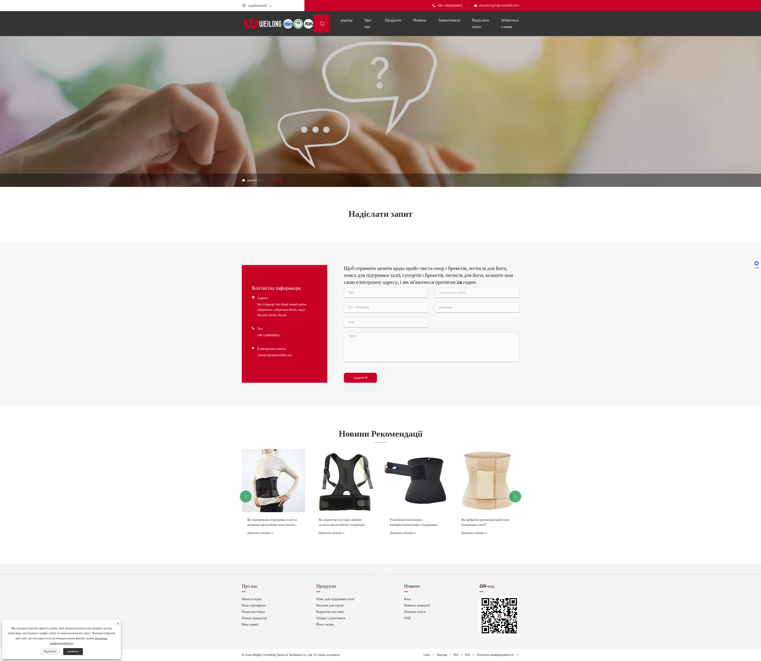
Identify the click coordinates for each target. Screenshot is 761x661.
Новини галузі (415, 612)
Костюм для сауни (330, 605)
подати (360, 378)
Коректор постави (330, 612)
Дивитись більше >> (260, 533)
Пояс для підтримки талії (335, 599)
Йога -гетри (325, 625)
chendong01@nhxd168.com (499, 6)
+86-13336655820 (450, 6)
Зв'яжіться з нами (509, 23)
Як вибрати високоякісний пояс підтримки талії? (414, 522)
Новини (419, 20)
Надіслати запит (480, 23)
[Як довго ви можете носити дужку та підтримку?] (487, 480)
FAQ (407, 618)
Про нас (368, 23)
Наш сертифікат (254, 605)
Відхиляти (50, 651)
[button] (246, 496)
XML (467, 655)
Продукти (393, 20)
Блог (407, 599)
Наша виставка (253, 612)
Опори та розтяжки (330, 618)
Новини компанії (417, 605)
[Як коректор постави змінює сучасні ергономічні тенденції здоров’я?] (273, 480)
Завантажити (449, 20)
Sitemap (442, 655)
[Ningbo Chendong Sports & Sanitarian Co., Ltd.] (278, 23)
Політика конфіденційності (495, 655)
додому (346, 20)
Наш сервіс (250, 625)
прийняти (73, 651)
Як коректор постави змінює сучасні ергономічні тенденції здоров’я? (270, 522)
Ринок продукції (254, 618)
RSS (455, 655)
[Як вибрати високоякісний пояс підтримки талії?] (416, 480)
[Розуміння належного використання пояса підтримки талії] (344, 480)
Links (427, 655)
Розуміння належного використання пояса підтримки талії (342, 522)
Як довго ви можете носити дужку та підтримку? (487, 522)
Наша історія (251, 599)
